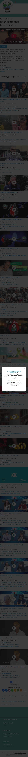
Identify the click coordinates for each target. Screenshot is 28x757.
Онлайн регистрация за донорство (14, 371)
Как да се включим (13, 381)
